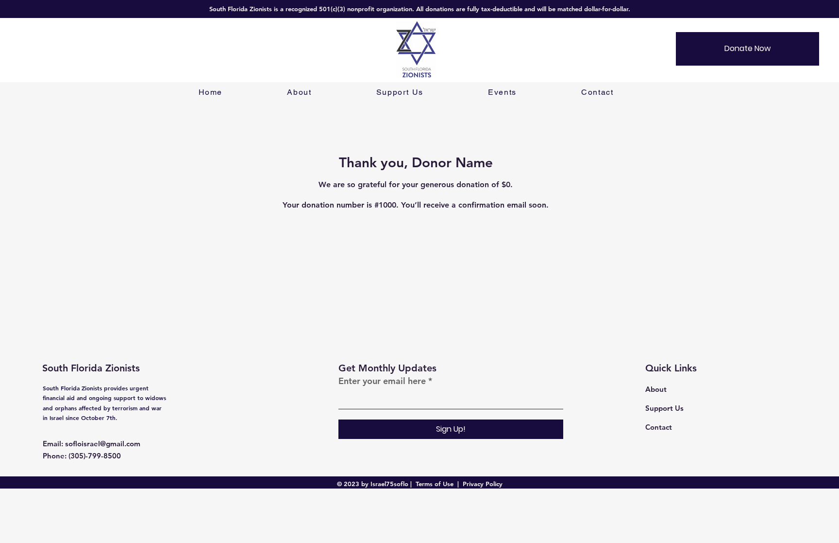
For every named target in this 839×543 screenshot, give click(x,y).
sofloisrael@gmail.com (102, 443)
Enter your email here (382, 381)
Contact (658, 427)
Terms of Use (434, 484)
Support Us (664, 408)
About (656, 389)
